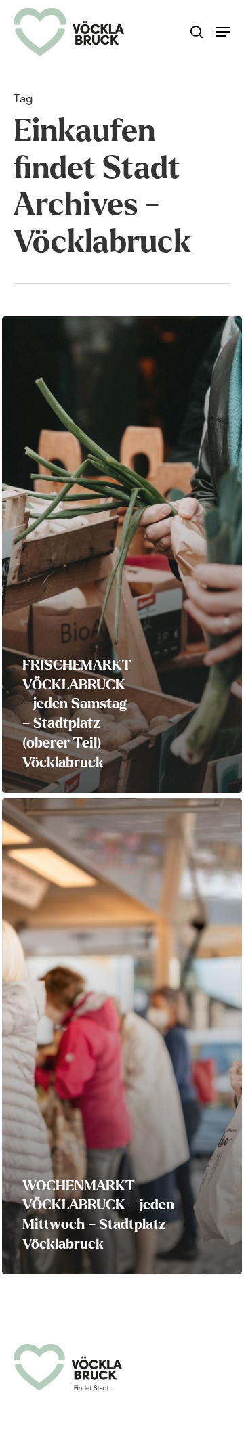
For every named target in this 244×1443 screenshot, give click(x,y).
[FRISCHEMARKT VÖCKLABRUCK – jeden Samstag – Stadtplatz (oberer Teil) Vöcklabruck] (122, 554)
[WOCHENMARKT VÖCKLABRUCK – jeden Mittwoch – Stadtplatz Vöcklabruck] (122, 1036)
